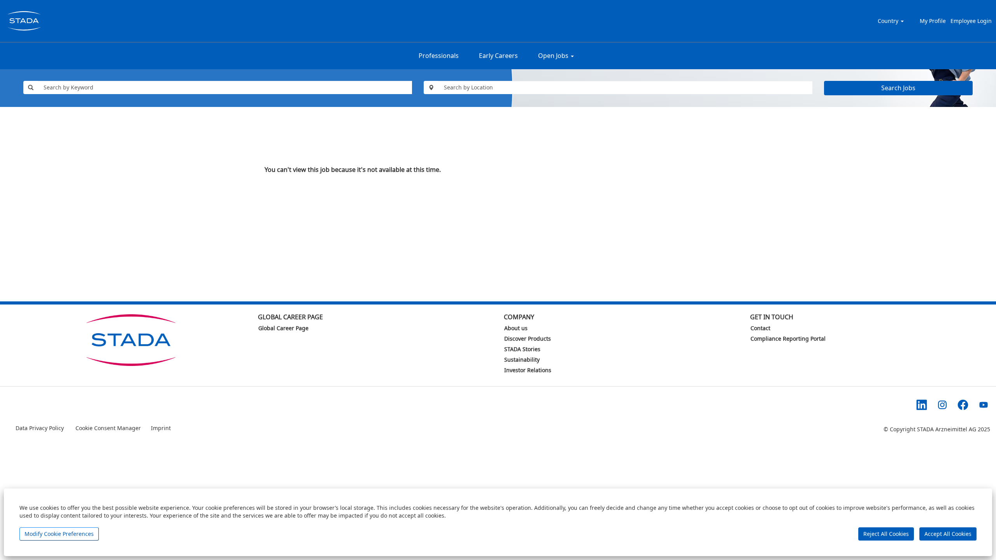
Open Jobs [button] (554, 55)
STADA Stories (522, 349)
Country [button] (889, 20)
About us (516, 328)
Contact (760, 328)
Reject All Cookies (886, 533)
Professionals (439, 55)
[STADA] (24, 21)
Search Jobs (898, 88)
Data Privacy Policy (40, 428)
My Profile (933, 20)
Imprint (161, 428)
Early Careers (498, 55)
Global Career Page (283, 328)
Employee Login (971, 20)
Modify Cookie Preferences (59, 533)
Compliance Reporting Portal (788, 339)
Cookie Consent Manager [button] (108, 428)
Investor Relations (527, 370)
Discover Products (527, 339)
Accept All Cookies (947, 533)
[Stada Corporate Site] (129, 340)
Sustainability (522, 360)
